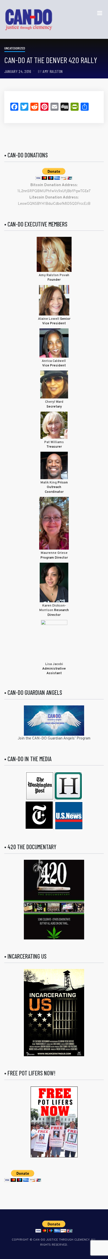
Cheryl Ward (54, 402)
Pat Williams (54, 442)
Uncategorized (14, 48)
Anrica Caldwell (54, 361)
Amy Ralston (53, 71)
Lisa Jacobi (54, 664)
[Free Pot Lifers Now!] (54, 1122)
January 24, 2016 (17, 71)
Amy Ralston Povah (54, 275)
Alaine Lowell (48, 319)
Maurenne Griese (54, 553)
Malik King (49, 483)
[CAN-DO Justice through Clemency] (28, 19)
